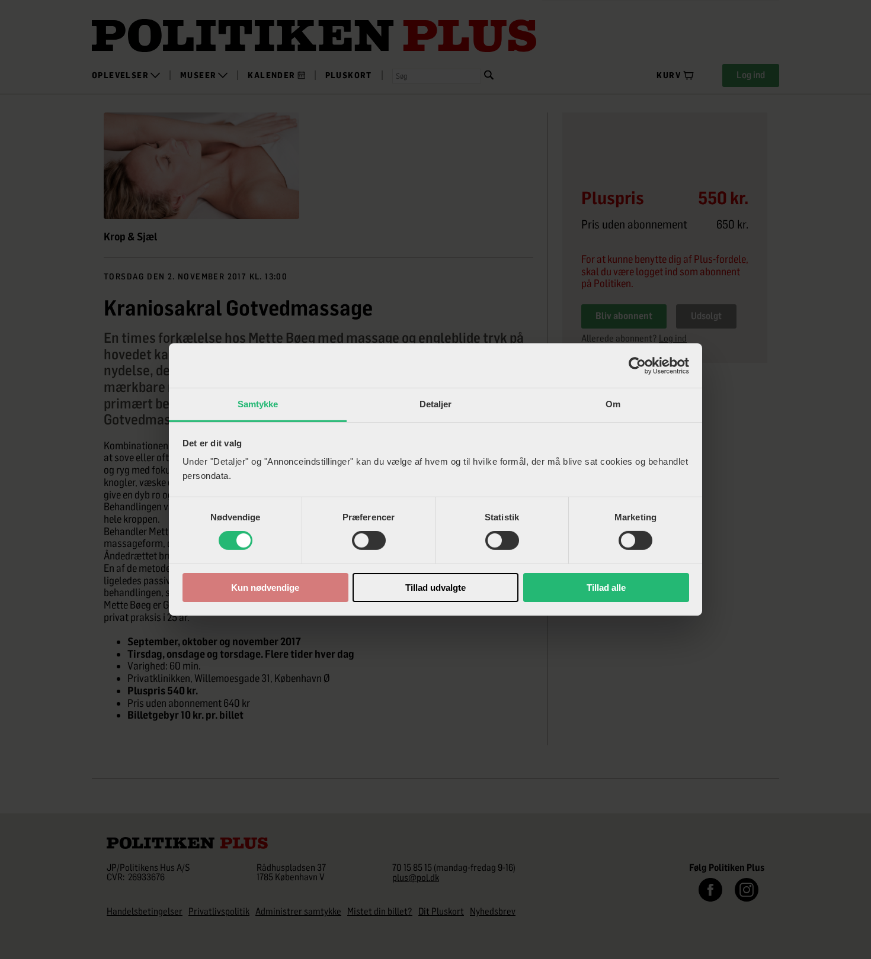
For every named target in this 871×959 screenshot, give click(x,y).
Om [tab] (613, 404)
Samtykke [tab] (258, 404)
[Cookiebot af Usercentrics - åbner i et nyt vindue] (637, 365)
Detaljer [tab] (436, 404)
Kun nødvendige (265, 588)
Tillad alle (606, 588)
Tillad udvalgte (435, 588)
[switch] (369, 540)
